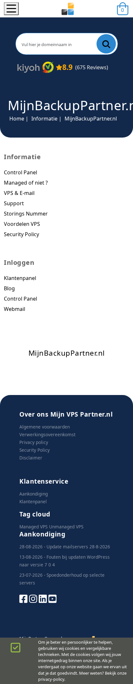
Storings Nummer (26, 213)
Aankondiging (33, 494)
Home (16, 118)
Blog (9, 288)
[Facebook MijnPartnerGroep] (23, 598)
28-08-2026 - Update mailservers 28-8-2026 (64, 547)
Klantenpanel (20, 278)
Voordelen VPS (22, 223)
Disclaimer (30, 458)
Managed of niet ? (26, 182)
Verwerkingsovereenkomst (47, 434)
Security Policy (21, 234)
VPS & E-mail (19, 193)
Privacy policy (33, 442)
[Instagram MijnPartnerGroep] (33, 598)
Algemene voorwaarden (44, 427)
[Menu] (11, 8)
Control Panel (20, 172)
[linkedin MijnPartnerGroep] (43, 598)
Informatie (44, 118)
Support (14, 203)
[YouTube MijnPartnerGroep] (52, 598)
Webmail (14, 309)
